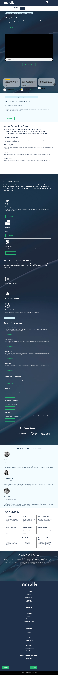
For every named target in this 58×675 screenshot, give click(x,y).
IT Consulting (8, 207)
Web (29, 624)
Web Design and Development (12, 298)
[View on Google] (4, 89)
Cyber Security (8, 246)
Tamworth (47, 544)
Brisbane (47, 542)
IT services (27, 186)
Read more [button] (7, 85)
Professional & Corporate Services (13, 376)
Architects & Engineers (10, 327)
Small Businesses (9, 339)
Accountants (8, 363)
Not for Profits (29, 650)
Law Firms (29, 632)
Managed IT (7, 227)
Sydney (40, 543)
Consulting (7, 412)
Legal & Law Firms (9, 351)
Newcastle (50, 545)
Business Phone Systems (11, 283)
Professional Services (29, 642)
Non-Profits (7, 388)
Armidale (42, 542)
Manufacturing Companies (11, 400)
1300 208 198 (29, 601)
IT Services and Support (29, 610)
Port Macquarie (44, 545)
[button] (47, 2)
